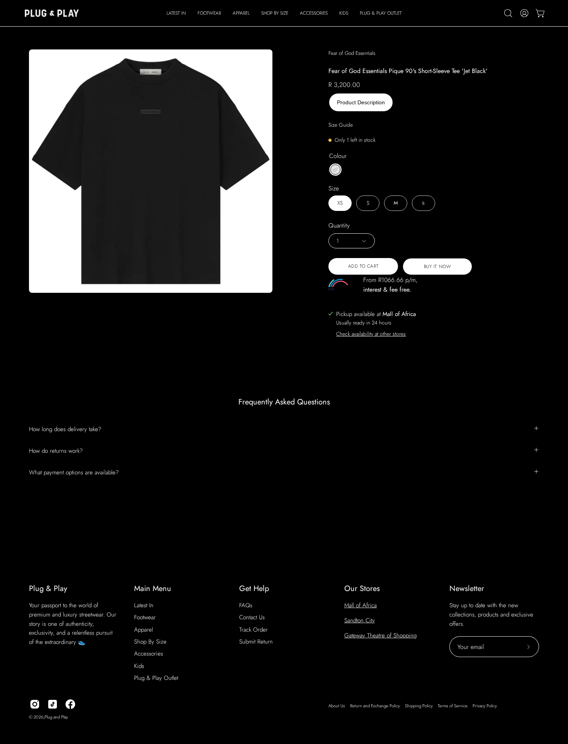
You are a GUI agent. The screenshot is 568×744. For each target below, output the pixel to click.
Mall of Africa (360, 605)
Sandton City (359, 620)
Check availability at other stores (371, 334)
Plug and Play (56, 717)
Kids (139, 666)
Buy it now (437, 266)
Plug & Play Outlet (156, 678)
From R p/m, (390, 284)
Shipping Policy (419, 706)
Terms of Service (453, 706)
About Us (336, 706)
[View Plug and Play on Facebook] (70, 704)
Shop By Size (150, 641)
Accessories (148, 653)
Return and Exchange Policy (375, 706)
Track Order (253, 629)
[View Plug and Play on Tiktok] (52, 704)
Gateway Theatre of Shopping (380, 635)
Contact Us (252, 617)
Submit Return (256, 641)
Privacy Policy (485, 706)
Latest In (143, 605)
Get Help (254, 588)
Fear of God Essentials (351, 53)
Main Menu (152, 588)
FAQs (245, 605)
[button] (209, 13)
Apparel (143, 629)
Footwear (145, 617)
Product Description (361, 102)
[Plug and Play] (52, 13)
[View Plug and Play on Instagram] (35, 704)
